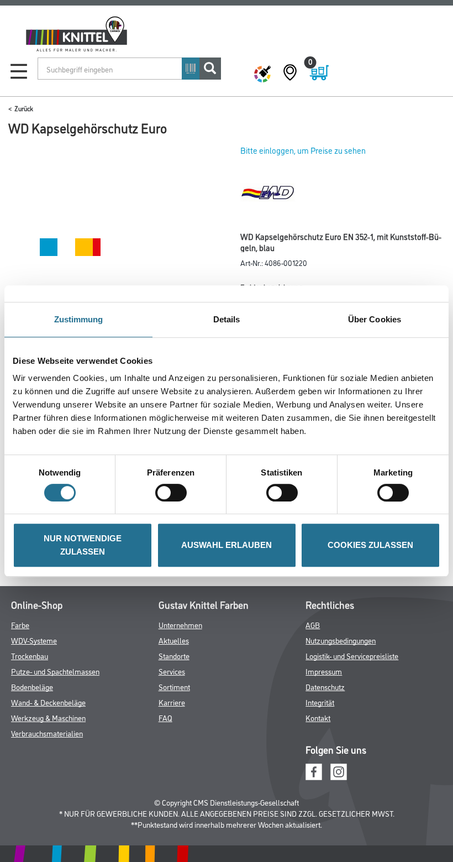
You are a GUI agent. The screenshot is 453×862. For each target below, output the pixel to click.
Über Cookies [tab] (374, 319)
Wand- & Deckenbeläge (48, 702)
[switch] (174, 492)
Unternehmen (180, 624)
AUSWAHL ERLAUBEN (226, 545)
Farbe (20, 624)
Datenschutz (325, 686)
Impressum (323, 671)
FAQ (165, 717)
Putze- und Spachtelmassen (55, 671)
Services (172, 671)
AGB (312, 624)
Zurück (23, 108)
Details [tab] (226, 319)
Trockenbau (29, 655)
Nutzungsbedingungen (340, 640)
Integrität (319, 702)
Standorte (174, 655)
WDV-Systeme (34, 640)
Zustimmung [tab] (78, 319)
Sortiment (174, 686)
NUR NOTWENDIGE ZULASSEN (83, 545)
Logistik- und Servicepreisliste (351, 655)
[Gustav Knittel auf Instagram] (338, 770)
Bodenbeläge (32, 686)
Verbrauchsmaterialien (47, 733)
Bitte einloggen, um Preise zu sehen (303, 150)
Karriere (172, 702)
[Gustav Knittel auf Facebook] (313, 770)
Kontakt (317, 717)
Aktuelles (174, 640)
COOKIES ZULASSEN (370, 545)
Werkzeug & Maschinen (48, 717)
